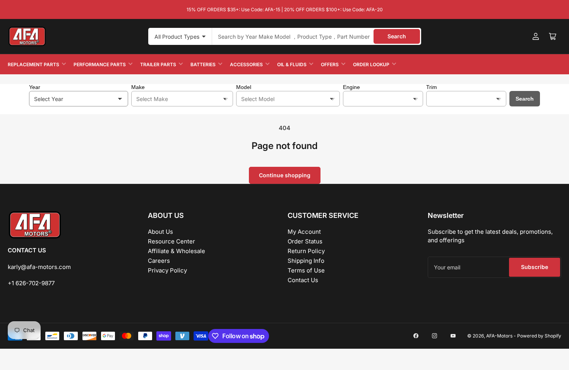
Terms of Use (306, 270)
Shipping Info (306, 260)
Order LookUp (371, 64)
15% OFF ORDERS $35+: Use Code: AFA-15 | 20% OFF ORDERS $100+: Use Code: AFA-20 (285, 9)
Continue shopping (284, 175)
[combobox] (316, 36)
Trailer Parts (158, 64)
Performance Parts (100, 64)
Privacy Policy (167, 270)
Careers (159, 260)
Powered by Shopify (539, 336)
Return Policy (306, 251)
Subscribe (534, 267)
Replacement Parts (33, 64)
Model (243, 87)
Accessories (246, 64)
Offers (330, 64)
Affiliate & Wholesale (176, 251)
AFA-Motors (499, 336)
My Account (304, 231)
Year (34, 87)
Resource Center (171, 241)
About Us (160, 231)
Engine (351, 87)
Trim (431, 87)
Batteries (203, 64)
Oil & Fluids (292, 64)
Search (396, 36)
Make (138, 87)
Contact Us (303, 280)
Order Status (305, 241)
